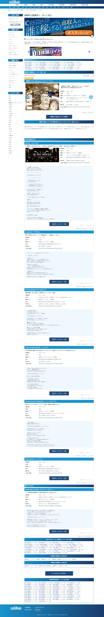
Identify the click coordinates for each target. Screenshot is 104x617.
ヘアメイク (11, 78)
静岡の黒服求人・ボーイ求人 (60, 587)
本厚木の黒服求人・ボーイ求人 (60, 65)
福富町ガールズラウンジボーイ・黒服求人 (67, 559)
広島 (55, 7)
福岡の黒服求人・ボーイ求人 (45, 589)
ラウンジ (11, 43)
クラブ (10, 39)
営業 (10, 87)
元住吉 (10, 146)
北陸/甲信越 (84, 5)
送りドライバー (12, 67)
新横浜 (10, 107)
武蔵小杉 (11, 113)
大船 (10, 139)
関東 (17, 5)
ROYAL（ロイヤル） (32, 143)
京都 (34, 7)
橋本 (10, 100)
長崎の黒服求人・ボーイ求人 (59, 589)
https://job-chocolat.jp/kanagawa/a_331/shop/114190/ (50, 473)
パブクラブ (11, 50)
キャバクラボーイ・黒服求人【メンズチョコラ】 (50, 614)
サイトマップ (38, 611)
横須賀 (10, 129)
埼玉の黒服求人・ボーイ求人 (74, 582)
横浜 (10, 96)
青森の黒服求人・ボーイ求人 (73, 597)
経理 (10, 85)
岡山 (59, 7)
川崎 (10, 109)
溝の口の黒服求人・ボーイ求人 (75, 64)
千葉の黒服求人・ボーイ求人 (60, 582)
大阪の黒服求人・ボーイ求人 (73, 584)
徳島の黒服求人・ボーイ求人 (59, 594)
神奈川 (18, 7)
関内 (10, 98)
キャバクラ (11, 32)
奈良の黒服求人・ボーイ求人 (73, 586)
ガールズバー (12, 34)
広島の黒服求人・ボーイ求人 (45, 592)
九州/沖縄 (51, 5)
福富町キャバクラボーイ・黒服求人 (33, 559)
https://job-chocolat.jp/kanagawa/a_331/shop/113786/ (50, 248)
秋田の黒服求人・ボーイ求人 (45, 597)
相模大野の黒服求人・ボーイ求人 (61, 549)
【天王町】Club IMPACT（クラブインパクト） (41, 81)
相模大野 (11, 135)
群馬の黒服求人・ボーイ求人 (59, 584)
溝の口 (10, 111)
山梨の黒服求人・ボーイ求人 (45, 601)
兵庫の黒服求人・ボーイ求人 (31, 586)
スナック (11, 41)
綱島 (10, 142)
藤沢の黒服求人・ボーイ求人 (31, 67)
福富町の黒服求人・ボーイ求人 (74, 542)
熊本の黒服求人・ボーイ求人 (45, 591)
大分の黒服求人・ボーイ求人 (73, 589)
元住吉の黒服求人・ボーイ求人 (74, 551)
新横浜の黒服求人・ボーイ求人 (46, 64)
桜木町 (10, 104)
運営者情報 (37, 609)
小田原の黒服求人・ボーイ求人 (31, 69)
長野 (71, 7)
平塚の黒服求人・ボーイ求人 (74, 65)
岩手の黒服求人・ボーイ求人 (59, 597)
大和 (10, 126)
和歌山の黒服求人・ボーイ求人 (32, 587)
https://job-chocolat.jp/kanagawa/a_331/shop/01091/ (50, 306)
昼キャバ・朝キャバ (13, 48)
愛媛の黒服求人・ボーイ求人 (31, 596)
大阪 (31, 7)
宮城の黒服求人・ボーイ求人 (60, 596)
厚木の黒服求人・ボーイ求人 (45, 65)
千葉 (23, 7)
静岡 (43, 7)
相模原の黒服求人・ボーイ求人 (31, 65)
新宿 (14, 7)
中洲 (51, 7)
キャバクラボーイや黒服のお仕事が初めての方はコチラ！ (39, 39)
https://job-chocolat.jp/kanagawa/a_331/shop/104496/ (50, 363)
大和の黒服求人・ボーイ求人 (45, 67)
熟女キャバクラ (12, 52)
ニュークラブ (12, 37)
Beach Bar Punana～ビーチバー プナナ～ (39, 489)
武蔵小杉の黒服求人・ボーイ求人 (32, 546)
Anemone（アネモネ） (33, 232)
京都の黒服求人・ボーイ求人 (45, 586)
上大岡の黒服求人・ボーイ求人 (32, 549)
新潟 (68, 7)
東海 (41, 5)
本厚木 (10, 120)
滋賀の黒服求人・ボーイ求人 (59, 586)
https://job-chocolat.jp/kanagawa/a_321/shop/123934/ (78, 106)
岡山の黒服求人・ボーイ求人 (59, 592)
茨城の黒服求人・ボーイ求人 (45, 584)
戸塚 (10, 133)
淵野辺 (10, 153)
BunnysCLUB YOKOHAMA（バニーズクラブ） (41, 401)
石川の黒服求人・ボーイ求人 (31, 599)
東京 (10, 7)
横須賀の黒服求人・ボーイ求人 (59, 67)
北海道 (63, 7)
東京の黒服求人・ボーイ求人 (31, 582)
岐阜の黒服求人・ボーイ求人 (31, 589)
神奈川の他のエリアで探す (59, 117)
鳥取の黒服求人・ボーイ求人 (31, 594)
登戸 (10, 144)
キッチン (11, 69)
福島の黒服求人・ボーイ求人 (74, 596)
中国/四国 (61, 5)
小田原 (10, 137)
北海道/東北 (72, 5)
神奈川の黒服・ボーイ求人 (23, 10)
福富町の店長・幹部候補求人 (45, 565)
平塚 (10, 122)
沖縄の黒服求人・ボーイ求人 (31, 592)
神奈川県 (68, 101)
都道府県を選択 (28, 609)
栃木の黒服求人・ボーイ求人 (31, 584)
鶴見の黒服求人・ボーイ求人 (73, 69)
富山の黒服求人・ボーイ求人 (59, 599)
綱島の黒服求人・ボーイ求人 (59, 69)
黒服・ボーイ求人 (12, 10)
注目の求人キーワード (30, 60)
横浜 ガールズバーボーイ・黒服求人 (47, 499)
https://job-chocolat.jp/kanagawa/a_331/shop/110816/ (78, 162)
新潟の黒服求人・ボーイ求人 (73, 599)
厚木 (10, 118)
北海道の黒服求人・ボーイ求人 (46, 596)
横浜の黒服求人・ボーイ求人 (45, 62)
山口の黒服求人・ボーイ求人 (73, 592)
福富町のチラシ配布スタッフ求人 (60, 565)
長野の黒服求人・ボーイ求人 (31, 601)
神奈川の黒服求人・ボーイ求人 (31, 62)
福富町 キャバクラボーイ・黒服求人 (74, 152)
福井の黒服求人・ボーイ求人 (45, 599)
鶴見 (10, 148)
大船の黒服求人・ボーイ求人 (45, 69)
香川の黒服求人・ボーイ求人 (45, 594)
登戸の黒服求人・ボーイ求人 (59, 551)
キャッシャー (12, 76)
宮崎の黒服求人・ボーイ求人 (59, 591)
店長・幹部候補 (12, 65)
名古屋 (38, 7)
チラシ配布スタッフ (13, 74)
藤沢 (10, 124)
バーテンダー (12, 72)
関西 (34, 5)
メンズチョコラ (34, 43)
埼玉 (27, 7)
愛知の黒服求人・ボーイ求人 (46, 587)
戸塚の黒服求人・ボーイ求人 (73, 67)
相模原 (10, 115)
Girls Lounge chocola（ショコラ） (37, 347)
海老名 (10, 150)
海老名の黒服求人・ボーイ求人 (46, 552)
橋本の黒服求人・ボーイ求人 (73, 62)
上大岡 (10, 131)
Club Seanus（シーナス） (34, 459)
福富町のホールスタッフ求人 (31, 565)
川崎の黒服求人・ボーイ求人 (60, 64)
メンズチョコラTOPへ (59, 573)
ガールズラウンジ (13, 45)
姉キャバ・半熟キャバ (14, 54)
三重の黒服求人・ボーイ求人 (74, 587)
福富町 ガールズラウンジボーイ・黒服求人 (48, 357)
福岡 (47, 7)
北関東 (26, 5)
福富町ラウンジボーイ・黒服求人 (49, 559)
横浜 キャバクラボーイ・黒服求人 (73, 95)
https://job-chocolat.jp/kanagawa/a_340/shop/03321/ (50, 505)
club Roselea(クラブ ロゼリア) (35, 290)
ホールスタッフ (12, 63)
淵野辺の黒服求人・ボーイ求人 (61, 552)
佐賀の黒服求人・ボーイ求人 (31, 591)
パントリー (11, 83)
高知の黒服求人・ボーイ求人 (73, 594)
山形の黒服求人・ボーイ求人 (31, 597)
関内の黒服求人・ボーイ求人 (59, 62)
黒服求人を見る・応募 (59, 224)
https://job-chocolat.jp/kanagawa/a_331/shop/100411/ (50, 417)
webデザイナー (12, 80)
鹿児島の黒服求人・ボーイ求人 (74, 591)
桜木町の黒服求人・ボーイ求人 (31, 64)
